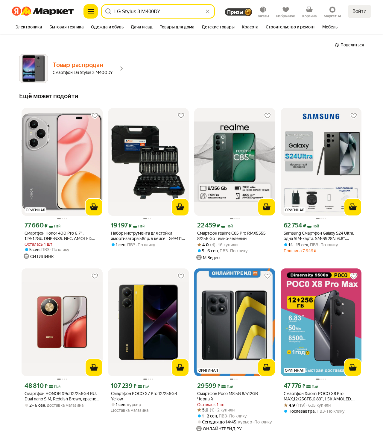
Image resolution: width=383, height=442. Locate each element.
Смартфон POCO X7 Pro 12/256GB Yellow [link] (144, 396)
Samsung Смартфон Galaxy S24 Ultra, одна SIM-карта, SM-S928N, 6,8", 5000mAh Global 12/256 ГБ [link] (319, 236)
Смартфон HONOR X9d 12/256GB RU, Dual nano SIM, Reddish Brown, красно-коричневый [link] (61, 396)
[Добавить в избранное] (95, 116)
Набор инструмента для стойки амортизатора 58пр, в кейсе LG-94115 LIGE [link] (147, 236)
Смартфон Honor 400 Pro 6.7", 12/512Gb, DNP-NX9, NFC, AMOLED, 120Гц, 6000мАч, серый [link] (58, 236)
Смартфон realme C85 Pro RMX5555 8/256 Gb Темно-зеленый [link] (231, 236)
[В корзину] (94, 207)
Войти (359, 11)
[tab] (29, 27)
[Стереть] (207, 11)
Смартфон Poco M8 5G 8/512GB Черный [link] (227, 396)
